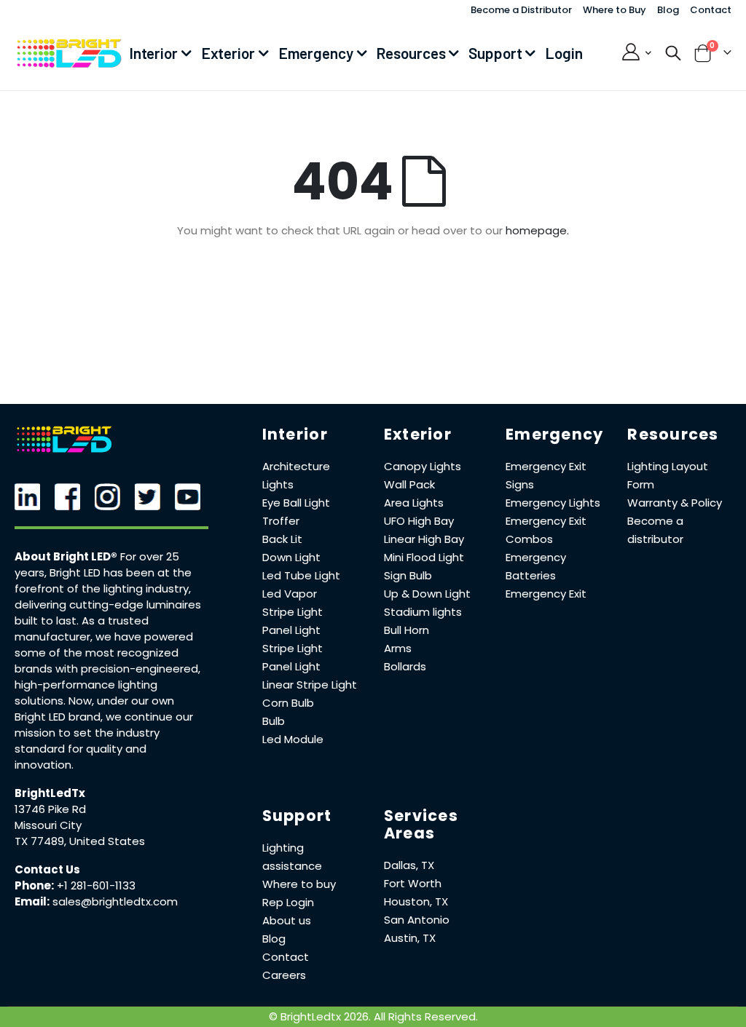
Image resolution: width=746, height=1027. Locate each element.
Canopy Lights (422, 466)
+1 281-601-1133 (96, 885)
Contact (710, 10)
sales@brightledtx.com (115, 901)
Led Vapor (289, 593)
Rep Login (288, 902)
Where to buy (299, 884)
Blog (668, 10)
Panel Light (291, 630)
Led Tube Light (301, 575)
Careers (284, 975)
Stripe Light (292, 611)
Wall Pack (409, 484)
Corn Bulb (288, 702)
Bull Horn (406, 630)
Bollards (405, 666)
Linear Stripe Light (309, 684)
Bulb (273, 721)
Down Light (291, 557)
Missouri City (48, 825)
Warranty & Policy (674, 502)
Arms (398, 648)
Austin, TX (410, 937)
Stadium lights (423, 611)
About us (286, 920)
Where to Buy (614, 10)
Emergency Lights (553, 502)
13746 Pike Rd (50, 809)
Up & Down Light (427, 593)
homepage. (537, 230)
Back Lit (282, 539)
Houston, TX (416, 901)
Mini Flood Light (424, 557)
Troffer (280, 520)
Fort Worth (412, 883)
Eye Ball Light (296, 502)
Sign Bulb (408, 575)
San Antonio (416, 919)
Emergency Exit (546, 593)
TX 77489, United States (80, 841)
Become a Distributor (521, 10)
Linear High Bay (424, 539)
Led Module (292, 739)
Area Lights (414, 502)
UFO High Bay (419, 520)
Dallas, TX (409, 865)
